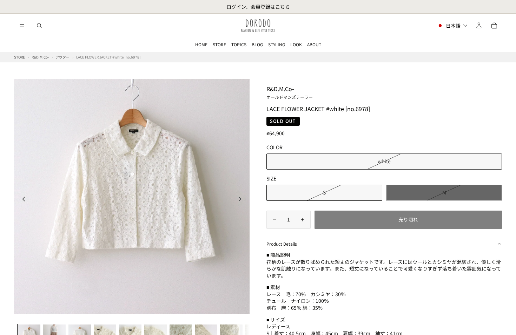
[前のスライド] (21, 199)
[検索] (39, 25)
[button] (452, 25)
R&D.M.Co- (289, 92)
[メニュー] (22, 26)
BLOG (257, 44)
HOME (201, 44)
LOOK (296, 44)
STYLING (276, 44)
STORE (219, 44)
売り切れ (408, 219)
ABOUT (314, 44)
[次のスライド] (242, 199)
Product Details (281, 244)
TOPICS (238, 44)
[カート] (494, 25)
